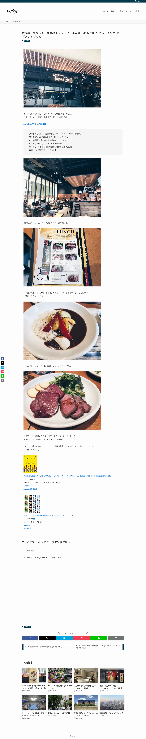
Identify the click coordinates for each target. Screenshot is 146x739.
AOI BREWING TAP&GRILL (34, 124)
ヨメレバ (36, 479)
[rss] (136, 1)
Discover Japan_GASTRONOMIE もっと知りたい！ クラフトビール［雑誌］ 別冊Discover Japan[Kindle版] (67, 476)
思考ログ (26, 40)
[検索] (139, 1)
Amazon (26, 525)
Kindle (26, 486)
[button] (30, 638)
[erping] (12, 11)
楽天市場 (27, 529)
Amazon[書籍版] (30, 489)
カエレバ (36, 519)
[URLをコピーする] (116, 638)
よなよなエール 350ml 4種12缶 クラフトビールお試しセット (48, 515)
